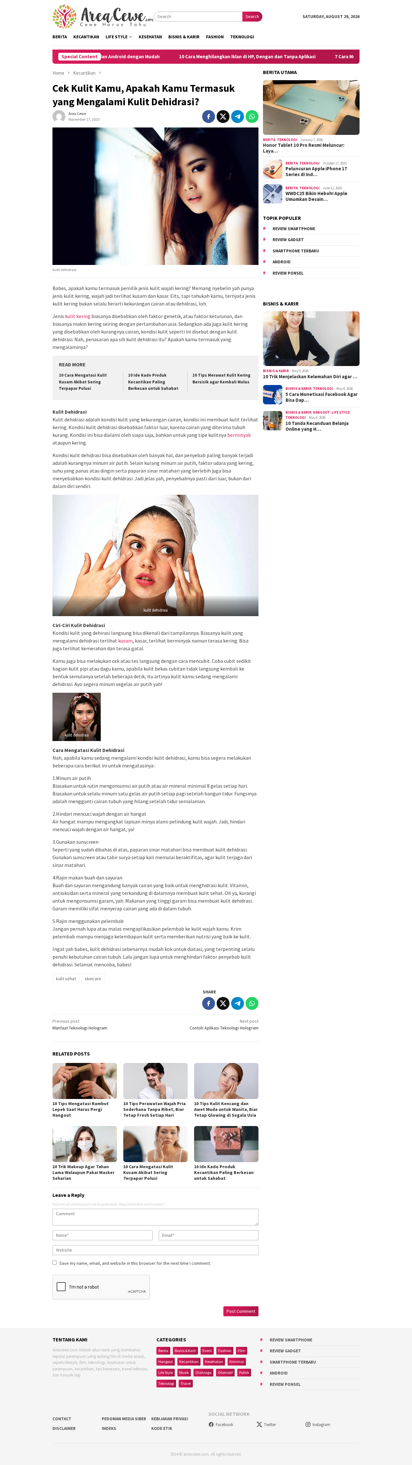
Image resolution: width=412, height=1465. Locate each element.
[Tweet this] (223, 116)
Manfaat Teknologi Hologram (79, 1024)
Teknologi (287, 139)
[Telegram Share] (237, 116)
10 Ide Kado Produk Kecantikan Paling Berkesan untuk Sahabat (153, 381)
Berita (269, 139)
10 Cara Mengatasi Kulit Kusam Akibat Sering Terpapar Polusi (83, 381)
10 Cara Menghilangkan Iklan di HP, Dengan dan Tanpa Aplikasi (207, 57)
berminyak (239, 435)
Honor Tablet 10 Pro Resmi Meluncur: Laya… (303, 148)
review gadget (288, 239)
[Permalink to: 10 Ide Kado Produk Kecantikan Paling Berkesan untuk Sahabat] (226, 1144)
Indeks (109, 1428)
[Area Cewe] (103, 16)
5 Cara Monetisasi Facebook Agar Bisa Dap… (322, 397)
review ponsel (288, 273)
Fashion (224, 1350)
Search (252, 16)
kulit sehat (66, 978)
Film (241, 1350)
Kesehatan (214, 1361)
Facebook (224, 1424)
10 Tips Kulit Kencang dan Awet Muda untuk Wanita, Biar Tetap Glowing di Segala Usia (226, 1109)
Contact (61, 1419)
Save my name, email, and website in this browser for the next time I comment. (135, 1263)
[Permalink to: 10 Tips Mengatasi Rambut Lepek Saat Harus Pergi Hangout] (84, 1081)
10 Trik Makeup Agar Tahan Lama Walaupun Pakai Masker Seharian (83, 1172)
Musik (184, 1372)
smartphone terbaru (296, 251)
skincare (93, 978)
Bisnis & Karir (276, 371)
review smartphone (294, 228)
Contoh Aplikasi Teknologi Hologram (224, 1024)
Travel (186, 1383)
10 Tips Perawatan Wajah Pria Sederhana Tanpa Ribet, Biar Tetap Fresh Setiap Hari (154, 1109)
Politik (244, 1372)
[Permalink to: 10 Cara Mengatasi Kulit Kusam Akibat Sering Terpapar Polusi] (155, 1144)
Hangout (321, 412)
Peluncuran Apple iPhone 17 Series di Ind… (316, 171)
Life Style (341, 412)
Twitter (270, 1424)
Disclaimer (64, 1428)
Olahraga (203, 1372)
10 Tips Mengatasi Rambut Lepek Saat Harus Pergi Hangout (80, 1109)
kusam (125, 640)
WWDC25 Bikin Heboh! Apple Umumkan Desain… (316, 196)
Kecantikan (189, 1361)
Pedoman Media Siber (124, 1419)
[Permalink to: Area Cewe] (58, 116)
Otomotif (225, 1372)
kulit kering (77, 316)
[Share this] (208, 116)
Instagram (321, 1424)
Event (207, 1350)
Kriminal (236, 1361)
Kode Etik (161, 1428)
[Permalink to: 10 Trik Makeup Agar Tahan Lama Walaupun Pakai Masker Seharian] (84, 1144)
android (282, 262)
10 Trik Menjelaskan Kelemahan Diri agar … (310, 377)
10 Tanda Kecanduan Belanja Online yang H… (317, 426)
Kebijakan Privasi (169, 1419)
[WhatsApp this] (252, 116)
